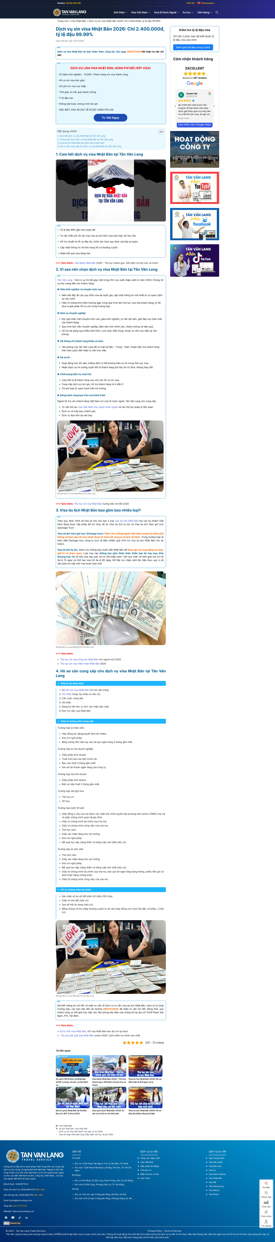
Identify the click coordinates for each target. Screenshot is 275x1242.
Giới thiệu (119, 12)
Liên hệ (190, 3)
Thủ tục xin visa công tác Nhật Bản (79, 659)
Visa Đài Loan (215, 1166)
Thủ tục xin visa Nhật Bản (88, 503)
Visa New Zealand (217, 1174)
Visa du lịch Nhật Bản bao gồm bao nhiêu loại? (82, 143)
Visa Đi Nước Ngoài (165, 12)
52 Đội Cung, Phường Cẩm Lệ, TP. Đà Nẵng (103, 1184)
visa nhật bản (81, 1128)
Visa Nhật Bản (78, 20)
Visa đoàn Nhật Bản (85, 262)
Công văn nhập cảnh (150, 1158)
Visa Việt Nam (139, 12)
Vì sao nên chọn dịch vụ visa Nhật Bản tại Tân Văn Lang (86, 139)
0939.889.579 (28, 1189)
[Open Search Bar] (219, 12)
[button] (214, 106)
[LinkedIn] (26, 1217)
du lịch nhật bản (66, 1128)
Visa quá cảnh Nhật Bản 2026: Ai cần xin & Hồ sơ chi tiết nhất (108, 1112)
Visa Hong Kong (216, 1186)
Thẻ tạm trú (145, 1170)
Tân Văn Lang (64, 280)
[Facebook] (6, 1217)
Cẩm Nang (203, 12)
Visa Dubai (214, 1194)
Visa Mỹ (212, 1182)
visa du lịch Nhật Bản (127, 520)
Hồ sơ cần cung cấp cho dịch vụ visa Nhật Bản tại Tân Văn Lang (90, 146)
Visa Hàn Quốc (216, 1162)
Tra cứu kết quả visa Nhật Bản (77, 1035)
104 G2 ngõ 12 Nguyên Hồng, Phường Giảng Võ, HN (107, 1198)
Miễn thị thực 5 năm (149, 1174)
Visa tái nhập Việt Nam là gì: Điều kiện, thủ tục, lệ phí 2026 (86, 1134)
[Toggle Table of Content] (159, 131)
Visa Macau (214, 1190)
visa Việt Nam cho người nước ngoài (98, 407)
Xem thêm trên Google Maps (194, 124)
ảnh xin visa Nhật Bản (77, 690)
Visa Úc (212, 1170)
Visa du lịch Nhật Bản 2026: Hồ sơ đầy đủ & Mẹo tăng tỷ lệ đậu (144, 1112)
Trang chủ (62, 20)
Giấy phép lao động (149, 1166)
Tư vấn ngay (110, 117)
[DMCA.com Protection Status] (12, 1224)
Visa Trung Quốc (216, 1158)
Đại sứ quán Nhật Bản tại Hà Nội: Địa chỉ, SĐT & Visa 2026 (71, 1112)
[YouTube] (12, 1217)
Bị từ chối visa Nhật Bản (73, 1031)
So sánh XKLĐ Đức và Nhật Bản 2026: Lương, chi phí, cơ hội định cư (72, 1082)
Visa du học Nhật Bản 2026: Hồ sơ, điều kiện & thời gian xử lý (145, 1080)
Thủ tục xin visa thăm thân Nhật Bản (79, 663)
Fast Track (145, 1178)
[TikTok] (19, 1217)
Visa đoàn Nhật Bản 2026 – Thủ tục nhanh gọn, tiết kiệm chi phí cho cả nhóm (109, 1082)
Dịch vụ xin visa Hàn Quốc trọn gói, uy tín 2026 (80, 1131)
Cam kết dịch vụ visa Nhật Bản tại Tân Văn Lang (82, 136)
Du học (187, 12)
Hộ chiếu (66, 694)
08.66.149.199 (73, 3)
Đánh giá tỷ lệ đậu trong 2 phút (193, 47)
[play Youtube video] (111, 190)
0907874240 (134, 51)
